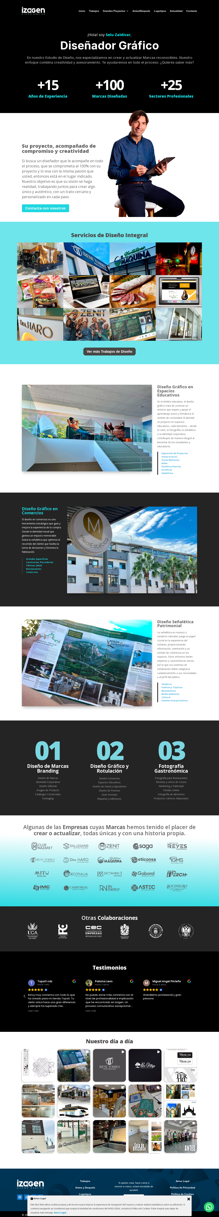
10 (98, 464)
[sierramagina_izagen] (40, 307)
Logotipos (160, 11)
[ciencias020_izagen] (87, 470)
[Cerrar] (188, 1199)
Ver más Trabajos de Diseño (109, 351)
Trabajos (94, 11)
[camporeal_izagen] (133, 307)
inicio (82, 11)
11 (101, 464)
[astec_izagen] (179, 274)
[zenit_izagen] (86, 339)
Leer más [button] (33, 1011)
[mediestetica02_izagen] (132, 592)
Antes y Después (85, 1187)
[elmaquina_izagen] (133, 274)
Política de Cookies (182, 1194)
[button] (24, 996)
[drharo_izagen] (40, 339)
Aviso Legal (182, 1181)
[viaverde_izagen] (87, 705)
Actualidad (176, 11)
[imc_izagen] (86, 307)
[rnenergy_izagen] (179, 307)
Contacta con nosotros (45, 208)
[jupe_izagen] (40, 274)
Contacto (191, 11)
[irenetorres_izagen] (86, 274)
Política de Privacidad (182, 1187)
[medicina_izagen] (179, 339)
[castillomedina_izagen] (133, 339)
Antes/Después (141, 11)
